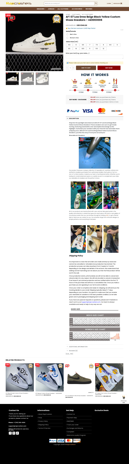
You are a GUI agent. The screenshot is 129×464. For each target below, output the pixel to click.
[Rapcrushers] (19, 3)
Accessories (77, 9)
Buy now (108, 68)
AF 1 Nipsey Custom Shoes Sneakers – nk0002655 (49, 393)
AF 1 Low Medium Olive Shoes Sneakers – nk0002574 (79, 395)
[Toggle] (67, 118)
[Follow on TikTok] (17, 433)
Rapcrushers (70, 444)
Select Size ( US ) (72, 41)
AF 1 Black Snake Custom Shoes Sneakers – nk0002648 (17, 394)
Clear (121, 29)
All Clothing (63, 9)
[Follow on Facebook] (10, 433)
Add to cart (86, 68)
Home (68, 14)
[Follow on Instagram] (13, 433)
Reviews (89, 9)
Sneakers (40, 9)
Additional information (78, 347)
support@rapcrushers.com (91, 302)
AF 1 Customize (87, 14)
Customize (76, 14)
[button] (117, 3)
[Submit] (95, 3)
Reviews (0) (73, 351)
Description (74, 118)
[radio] (72, 34)
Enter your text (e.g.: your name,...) (77, 53)
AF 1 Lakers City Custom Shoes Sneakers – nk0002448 (106, 394)
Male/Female (71, 31)
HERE (107, 215)
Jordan (51, 9)
